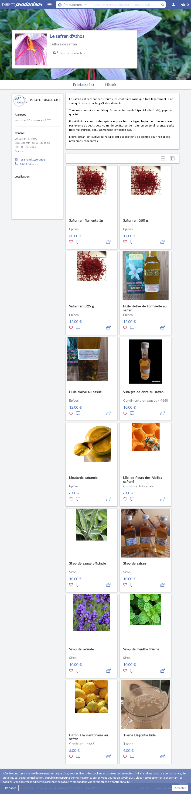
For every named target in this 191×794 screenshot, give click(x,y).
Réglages (10, 787)
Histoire (111, 84)
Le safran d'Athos (67, 36)
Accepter (180, 787)
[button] (185, 4)
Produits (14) (83, 84)
